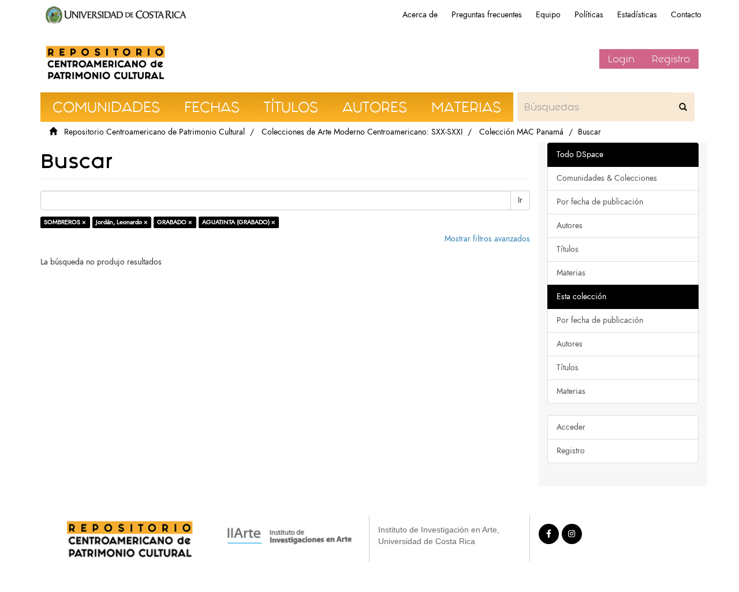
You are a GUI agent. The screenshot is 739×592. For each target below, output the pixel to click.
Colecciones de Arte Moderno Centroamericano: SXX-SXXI (362, 131)
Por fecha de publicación (600, 201)
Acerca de (420, 14)
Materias (571, 272)
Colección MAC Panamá (521, 131)
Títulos (567, 249)
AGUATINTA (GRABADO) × (238, 222)
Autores (570, 225)
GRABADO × (174, 222)
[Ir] (683, 106)
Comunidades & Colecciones (607, 178)
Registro (671, 59)
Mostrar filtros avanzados (487, 238)
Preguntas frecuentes (486, 14)
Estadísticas (637, 14)
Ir (520, 200)
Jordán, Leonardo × (122, 222)
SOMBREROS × (65, 222)
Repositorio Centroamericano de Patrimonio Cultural (154, 131)
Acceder (571, 427)
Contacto (686, 14)
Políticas (588, 14)
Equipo (548, 14)
